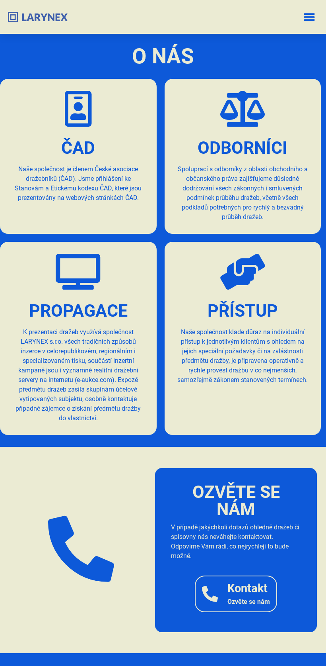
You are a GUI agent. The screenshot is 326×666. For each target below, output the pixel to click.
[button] (309, 17)
